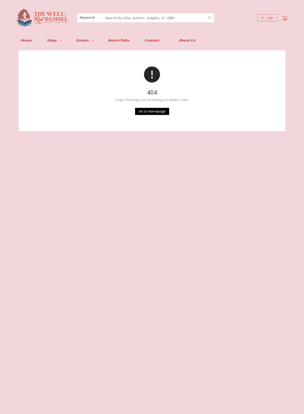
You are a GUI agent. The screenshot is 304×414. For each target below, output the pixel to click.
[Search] (209, 17)
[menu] (152, 41)
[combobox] (90, 17)
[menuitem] (26, 41)
